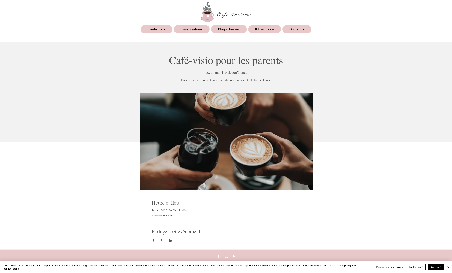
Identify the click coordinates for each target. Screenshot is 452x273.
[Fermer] (448, 267)
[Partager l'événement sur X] (162, 240)
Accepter (436, 267)
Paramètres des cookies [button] (389, 267)
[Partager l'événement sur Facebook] (153, 240)
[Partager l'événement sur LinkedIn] (170, 240)
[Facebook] (218, 256)
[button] (156, 29)
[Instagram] (226, 256)
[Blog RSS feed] (234, 256)
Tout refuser (416, 267)
